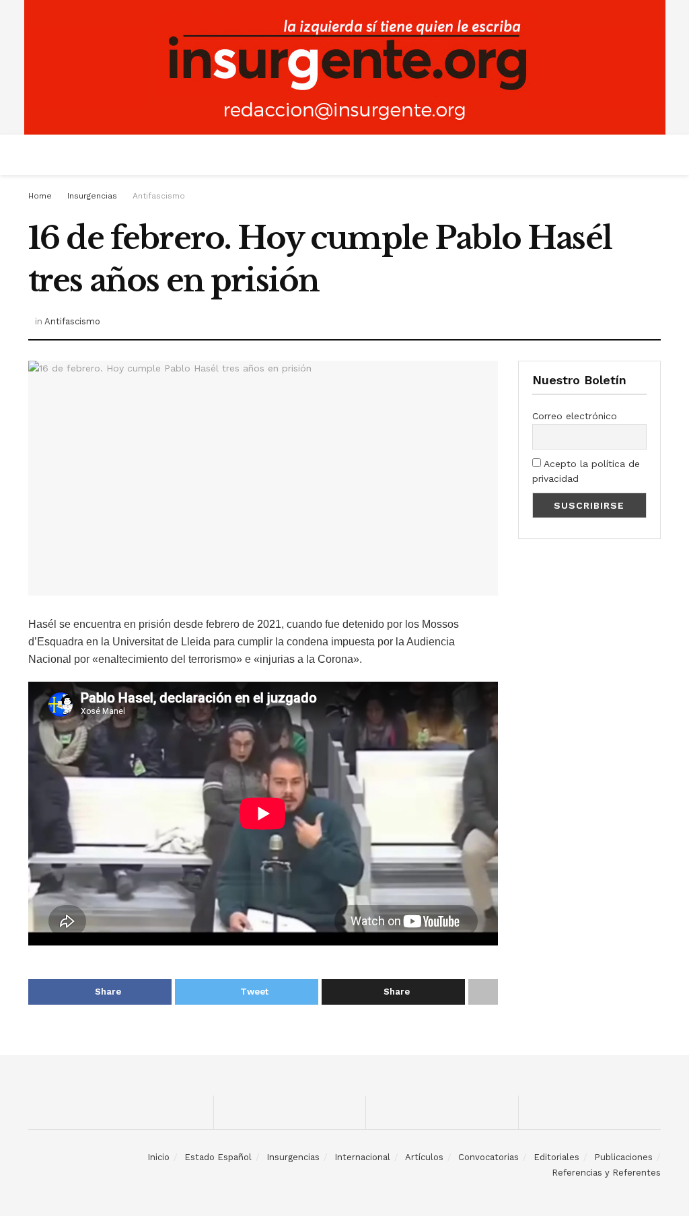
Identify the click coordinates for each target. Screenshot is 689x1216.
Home (40, 196)
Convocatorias (488, 1157)
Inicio (158, 1157)
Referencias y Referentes (606, 1173)
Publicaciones (623, 1157)
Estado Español (218, 1157)
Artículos (424, 1157)
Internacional (362, 1157)
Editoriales (556, 1157)
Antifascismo (159, 196)
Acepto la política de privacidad (586, 471)
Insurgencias (92, 196)
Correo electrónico (574, 415)
